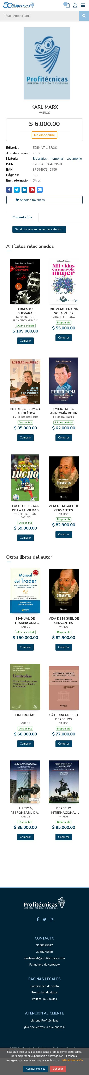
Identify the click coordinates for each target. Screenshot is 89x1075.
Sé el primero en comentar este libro (39, 229)
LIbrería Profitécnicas (44, 1021)
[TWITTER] (44, 919)
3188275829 (44, 952)
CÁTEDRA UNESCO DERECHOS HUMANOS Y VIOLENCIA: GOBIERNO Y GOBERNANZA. (63, 717)
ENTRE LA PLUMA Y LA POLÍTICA (25, 411)
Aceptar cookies (35, 1069)
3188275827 (44, 945)
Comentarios (22, 217)
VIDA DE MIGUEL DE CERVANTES (64, 508)
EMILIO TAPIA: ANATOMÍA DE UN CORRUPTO (63, 411)
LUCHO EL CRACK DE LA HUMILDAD (25, 508)
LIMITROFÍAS (25, 715)
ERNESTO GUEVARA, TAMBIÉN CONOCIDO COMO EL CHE (25, 311)
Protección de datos (44, 992)
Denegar (58, 1069)
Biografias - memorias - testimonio (57, 159)
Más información (73, 1060)
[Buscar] (84, 16)
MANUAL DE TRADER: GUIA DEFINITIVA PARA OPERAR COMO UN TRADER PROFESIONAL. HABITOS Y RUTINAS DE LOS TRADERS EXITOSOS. (25, 620)
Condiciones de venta (44, 986)
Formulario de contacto (44, 965)
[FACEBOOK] (37, 919)
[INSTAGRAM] (51, 919)
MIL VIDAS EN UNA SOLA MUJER (63, 311)
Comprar (25, 341)
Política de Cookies (44, 999)
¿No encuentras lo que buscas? (44, 1027)
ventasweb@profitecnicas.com (44, 958)
